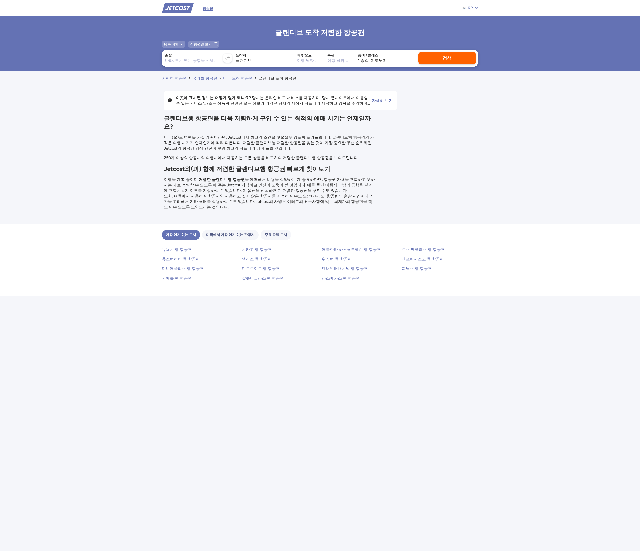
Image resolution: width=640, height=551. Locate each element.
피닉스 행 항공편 (417, 268)
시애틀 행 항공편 (177, 278)
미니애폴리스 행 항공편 (183, 268)
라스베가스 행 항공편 (341, 278)
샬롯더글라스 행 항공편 (263, 278)
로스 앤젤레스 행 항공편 (423, 249)
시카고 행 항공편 (257, 249)
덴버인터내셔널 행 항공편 (345, 268)
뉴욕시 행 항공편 (177, 249)
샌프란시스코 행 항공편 (423, 259)
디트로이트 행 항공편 (261, 268)
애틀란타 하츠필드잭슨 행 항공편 (351, 249)
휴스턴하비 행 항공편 (181, 259)
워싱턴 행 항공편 (337, 259)
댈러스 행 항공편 (257, 259)
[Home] (178, 7)
